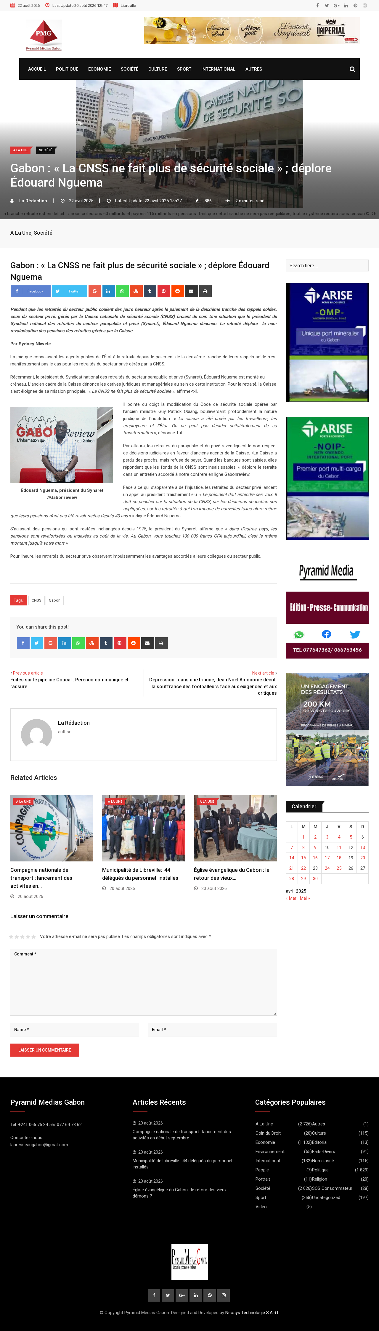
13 (362, 847)
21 (291, 868)
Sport (184, 69)
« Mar (291, 898)
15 (303, 858)
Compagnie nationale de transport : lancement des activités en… (41, 878)
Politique (67, 69)
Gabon (54, 600)
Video (261, 1206)
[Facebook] (23, 643)
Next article (263, 673)
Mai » (305, 898)
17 (327, 858)
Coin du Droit (268, 1133)
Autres (253, 69)
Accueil (37, 69)
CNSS (36, 600)
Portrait (263, 1179)
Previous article (28, 673)
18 (339, 858)
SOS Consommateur (332, 1188)
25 (339, 868)
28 (291, 878)
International (218, 69)
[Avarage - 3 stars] (22, 937)
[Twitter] (37, 643)
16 (315, 858)
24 (327, 868)
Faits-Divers (323, 1151)
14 (291, 858)
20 (362, 858)
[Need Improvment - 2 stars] (17, 937)
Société (129, 69)
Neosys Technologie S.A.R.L (252, 1312)
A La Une (20, 233)
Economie (99, 69)
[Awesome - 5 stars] (33, 937)
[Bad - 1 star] (11, 937)
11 (339, 847)
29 (303, 878)
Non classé (323, 1160)
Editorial (319, 1142)
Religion (319, 1179)
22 (303, 868)
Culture (157, 69)
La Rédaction (74, 723)
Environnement (270, 1151)
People (262, 1170)
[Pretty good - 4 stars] (28, 937)
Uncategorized (326, 1197)
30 (315, 878)
